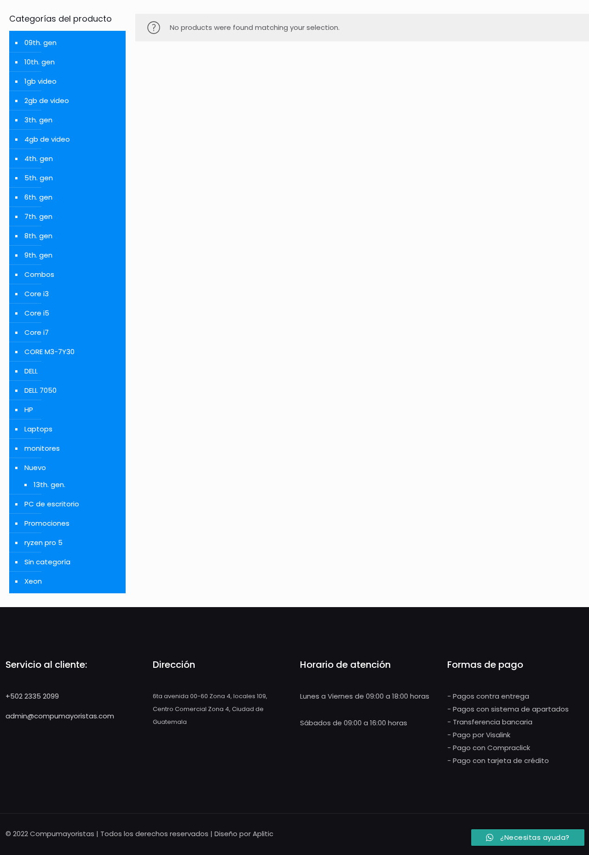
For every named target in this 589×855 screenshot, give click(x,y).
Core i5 (36, 313)
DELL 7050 (40, 390)
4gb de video (47, 139)
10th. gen (39, 62)
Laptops (38, 429)
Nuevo (35, 467)
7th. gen (38, 216)
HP (28, 409)
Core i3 (36, 293)
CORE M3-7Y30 (49, 351)
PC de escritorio (51, 504)
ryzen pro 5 (43, 542)
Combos (39, 274)
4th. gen (38, 158)
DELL (31, 371)
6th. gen (38, 197)
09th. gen (40, 42)
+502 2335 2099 (32, 696)
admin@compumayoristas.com (60, 716)
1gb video (40, 81)
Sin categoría (47, 562)
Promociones (46, 523)
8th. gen (38, 236)
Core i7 (36, 332)
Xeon (33, 581)
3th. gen (38, 120)
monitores (42, 448)
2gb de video (46, 100)
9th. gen (38, 255)
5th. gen (38, 178)
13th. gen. (49, 484)
